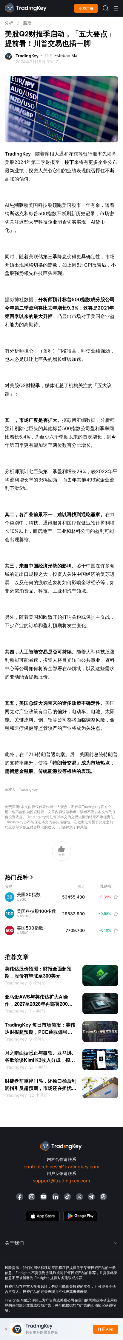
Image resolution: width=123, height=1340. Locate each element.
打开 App (105, 1329)
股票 (27, 22)
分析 (9, 22)
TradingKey (27, 55)
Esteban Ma (65, 55)
